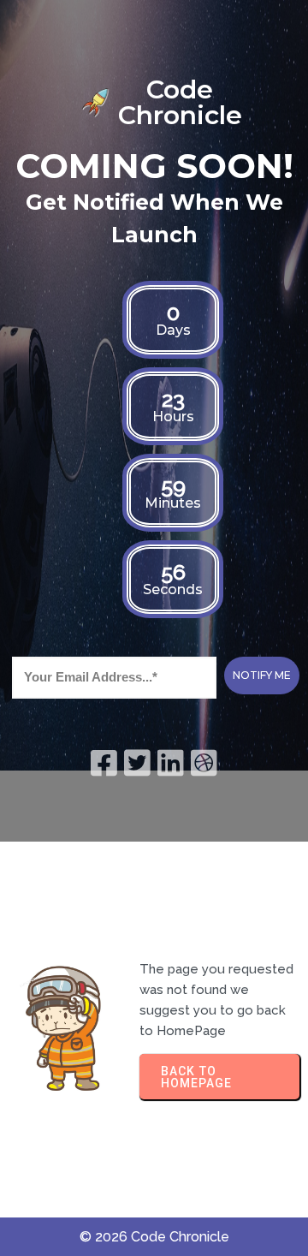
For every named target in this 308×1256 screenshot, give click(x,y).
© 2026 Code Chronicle (154, 1237)
